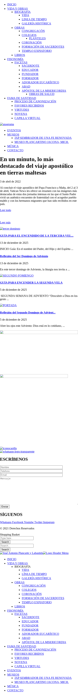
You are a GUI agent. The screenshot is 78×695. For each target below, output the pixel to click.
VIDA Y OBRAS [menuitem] (17, 563)
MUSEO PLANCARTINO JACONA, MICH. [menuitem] (42, 682)
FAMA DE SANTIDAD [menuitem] (21, 646)
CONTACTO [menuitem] (15, 690)
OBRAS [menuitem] (19, 582)
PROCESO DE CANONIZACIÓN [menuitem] (35, 649)
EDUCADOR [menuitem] (30, 621)
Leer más (5, 222)
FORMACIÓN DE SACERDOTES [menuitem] (43, 598)
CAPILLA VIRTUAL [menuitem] (27, 666)
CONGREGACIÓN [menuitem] (34, 585)
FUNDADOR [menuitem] (30, 625)
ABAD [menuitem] (26, 638)
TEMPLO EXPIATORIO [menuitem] (37, 602)
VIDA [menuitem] (25, 569)
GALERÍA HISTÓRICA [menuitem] (36, 578)
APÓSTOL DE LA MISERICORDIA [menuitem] (44, 642)
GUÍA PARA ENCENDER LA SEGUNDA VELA (31, 282)
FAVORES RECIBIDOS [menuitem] (29, 653)
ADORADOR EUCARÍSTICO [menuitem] (40, 633)
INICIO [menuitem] (11, 559)
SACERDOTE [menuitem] (30, 617)
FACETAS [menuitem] (21, 613)
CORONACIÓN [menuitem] (32, 594)
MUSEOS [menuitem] (13, 674)
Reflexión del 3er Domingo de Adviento (24, 256)
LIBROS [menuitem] (20, 606)
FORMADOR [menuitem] (30, 629)
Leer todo (5, 210)
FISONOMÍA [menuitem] (15, 610)
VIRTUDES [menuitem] (22, 657)
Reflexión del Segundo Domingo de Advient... (28, 312)
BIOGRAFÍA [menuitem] (23, 566)
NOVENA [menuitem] (21, 662)
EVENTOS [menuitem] (14, 670)
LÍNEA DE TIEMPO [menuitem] (34, 574)
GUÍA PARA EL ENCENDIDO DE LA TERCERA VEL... (36, 235)
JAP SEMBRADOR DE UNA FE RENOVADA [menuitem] (43, 677)
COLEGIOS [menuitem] (29, 589)
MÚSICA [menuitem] (13, 686)
